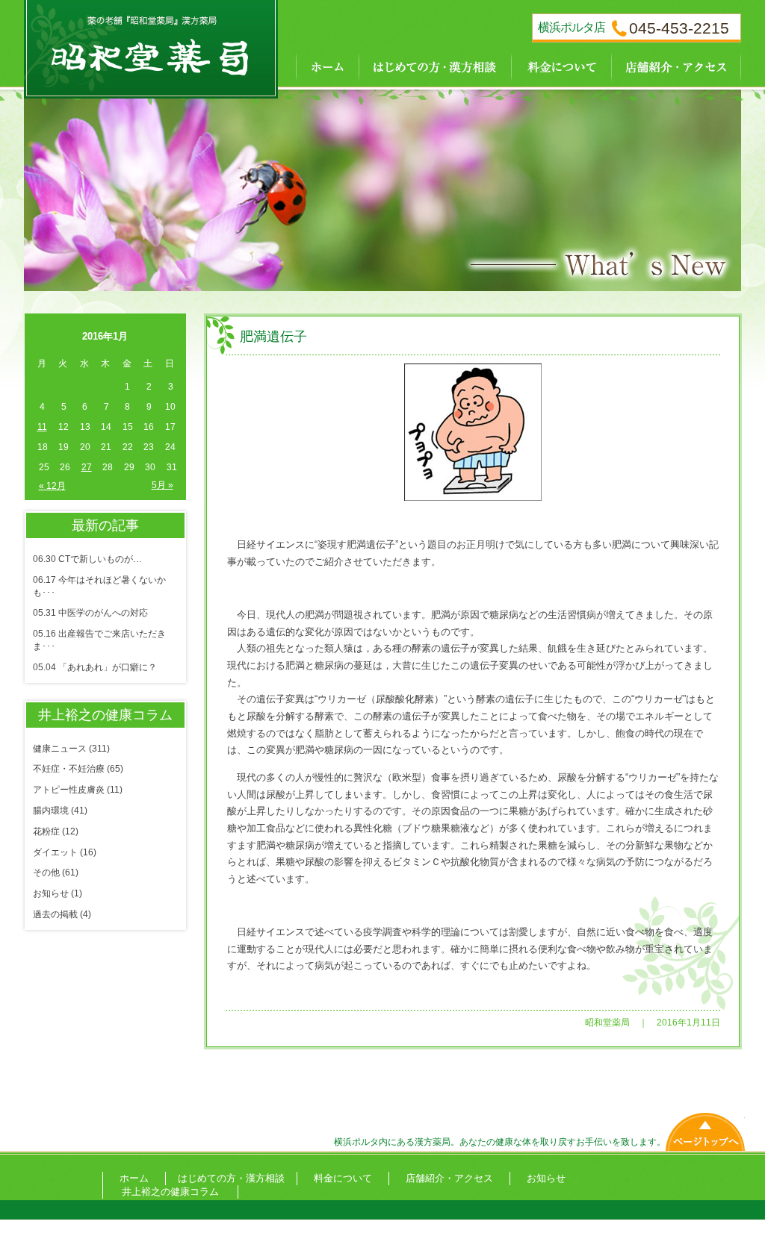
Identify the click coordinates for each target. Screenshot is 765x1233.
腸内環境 (51, 810)
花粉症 (46, 831)
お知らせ (51, 893)
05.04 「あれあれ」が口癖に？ (95, 667)
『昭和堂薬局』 (151, 45)
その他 (46, 872)
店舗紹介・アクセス (676, 65)
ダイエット (55, 852)
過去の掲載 (55, 914)
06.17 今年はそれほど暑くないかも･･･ (99, 586)
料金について (561, 65)
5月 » (162, 485)
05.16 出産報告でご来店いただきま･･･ (99, 640)
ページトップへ (705, 1128)
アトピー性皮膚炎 (69, 789)
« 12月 (52, 486)
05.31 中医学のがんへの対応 (90, 613)
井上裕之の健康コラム (170, 1191)
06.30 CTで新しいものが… (87, 559)
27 (86, 467)
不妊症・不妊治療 (69, 769)
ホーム (318, 65)
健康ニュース (60, 748)
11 (42, 427)
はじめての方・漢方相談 (435, 65)
